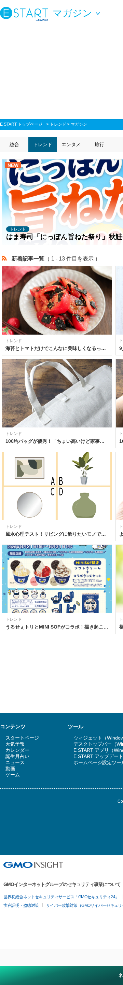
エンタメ (71, 144)
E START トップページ (21, 124)
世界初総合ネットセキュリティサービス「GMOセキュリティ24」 (61, 897)
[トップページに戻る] (25, 13)
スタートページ (22, 738)
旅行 (99, 144)
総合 (14, 144)
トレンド (58, 124)
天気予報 (15, 744)
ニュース (15, 762)
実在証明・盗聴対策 (21, 905)
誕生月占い (17, 756)
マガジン (79, 124)
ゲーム (12, 774)
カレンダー (17, 750)
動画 (10, 768)
